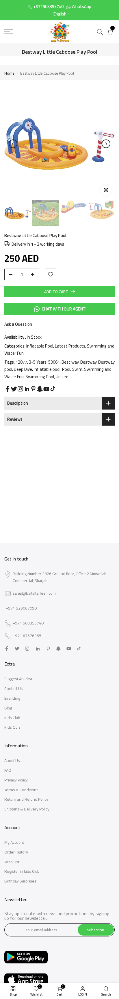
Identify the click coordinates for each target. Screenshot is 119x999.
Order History (16, 852)
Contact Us (13, 688)
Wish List (11, 862)
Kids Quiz (12, 727)
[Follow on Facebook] (7, 389)
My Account (14, 842)
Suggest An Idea (18, 678)
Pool (66, 369)
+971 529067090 (21, 608)
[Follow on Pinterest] (33, 388)
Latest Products (70, 346)
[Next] (106, 143)
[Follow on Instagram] (20, 388)
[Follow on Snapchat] (40, 389)
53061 (54, 362)
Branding (12, 698)
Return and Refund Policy (26, 799)
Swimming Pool (39, 377)
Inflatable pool (47, 369)
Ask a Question (18, 324)
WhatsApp (81, 6)
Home (9, 73)
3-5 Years (38, 362)
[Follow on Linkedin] (27, 389)
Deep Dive (23, 369)
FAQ (7, 770)
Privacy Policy (16, 780)
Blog (8, 708)
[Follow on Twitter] (14, 389)
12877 (21, 362)
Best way (70, 362)
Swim (77, 369)
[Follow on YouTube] (46, 389)
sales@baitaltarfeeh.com (34, 593)
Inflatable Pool (39, 346)
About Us (12, 760)
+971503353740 (48, 6)
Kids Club (12, 717)
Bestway (88, 362)
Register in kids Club (22, 871)
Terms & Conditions (21, 790)
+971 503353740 (28, 623)
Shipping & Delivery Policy (26, 809)
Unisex (62, 377)
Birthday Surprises (20, 881)
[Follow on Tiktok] (52, 388)
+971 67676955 (27, 636)
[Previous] (13, 143)
